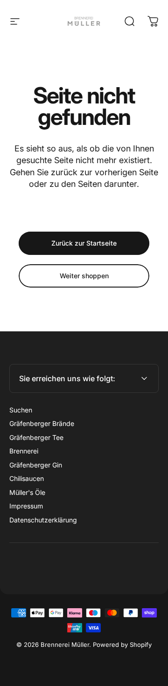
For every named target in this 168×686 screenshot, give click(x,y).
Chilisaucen (26, 478)
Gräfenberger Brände (41, 423)
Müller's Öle (27, 492)
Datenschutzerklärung (43, 520)
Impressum (26, 506)
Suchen (20, 410)
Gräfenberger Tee (36, 437)
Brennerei (23, 451)
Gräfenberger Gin (35, 465)
